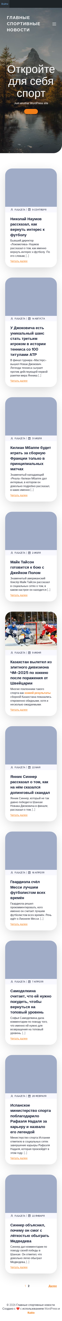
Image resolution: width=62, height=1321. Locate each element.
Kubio (31, 1312)
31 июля (37, 438)
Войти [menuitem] (4, 3)
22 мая (36, 767)
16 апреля (38, 872)
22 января (38, 1215)
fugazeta (20, 209)
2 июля (36, 552)
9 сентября (39, 209)
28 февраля (39, 1095)
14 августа (38, 318)
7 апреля (37, 981)
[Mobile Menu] (54, 23)
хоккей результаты (37, 693)
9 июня (36, 652)
